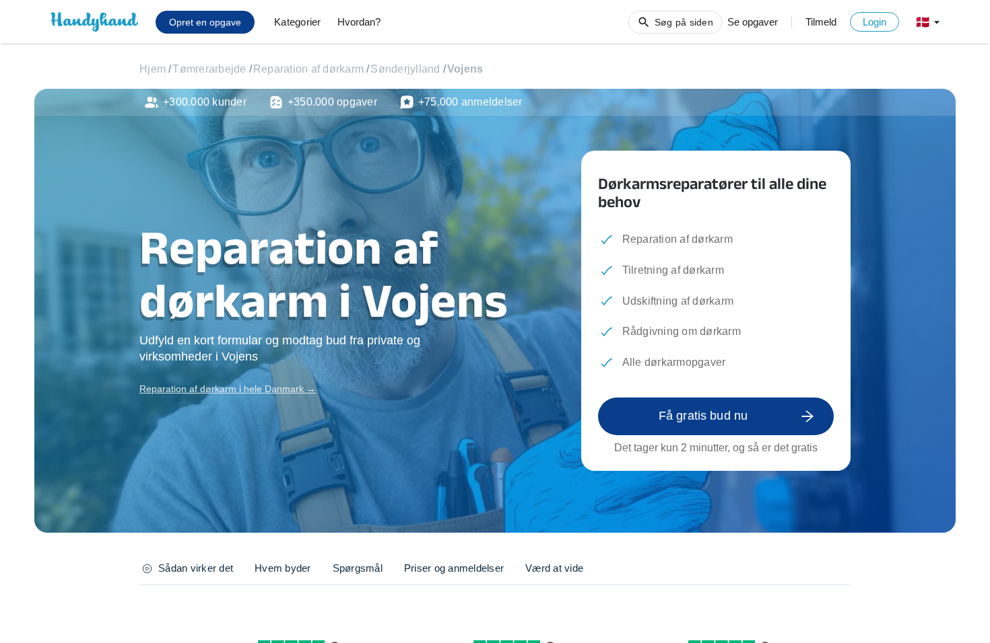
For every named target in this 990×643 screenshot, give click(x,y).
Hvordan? (359, 22)
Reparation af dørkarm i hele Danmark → (227, 388)
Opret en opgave (205, 22)
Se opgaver (752, 22)
